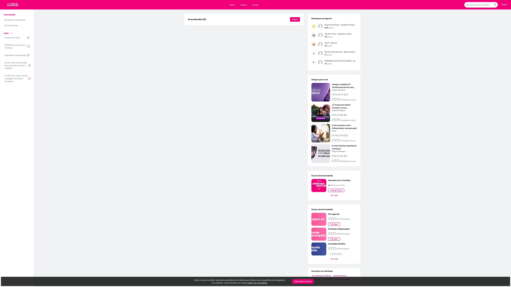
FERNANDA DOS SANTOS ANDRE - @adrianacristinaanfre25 (341, 61)
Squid (334, 131)
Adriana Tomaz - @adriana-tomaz (338, 34)
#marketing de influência (321, 276)
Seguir (295, 19)
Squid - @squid (331, 43)
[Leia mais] (320, 92)
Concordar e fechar (302, 281)
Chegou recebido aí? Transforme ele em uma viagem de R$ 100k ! (342, 87)
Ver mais (334, 195)
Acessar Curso (336, 190)
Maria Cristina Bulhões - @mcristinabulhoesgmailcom (341, 52)
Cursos (255, 5)
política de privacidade (257, 283)
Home (232, 5)
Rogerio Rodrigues (338, 90)
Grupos (243, 5)
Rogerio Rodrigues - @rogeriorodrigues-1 (341, 25)
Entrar (504, 4)
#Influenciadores (340, 276)
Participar (334, 224)
